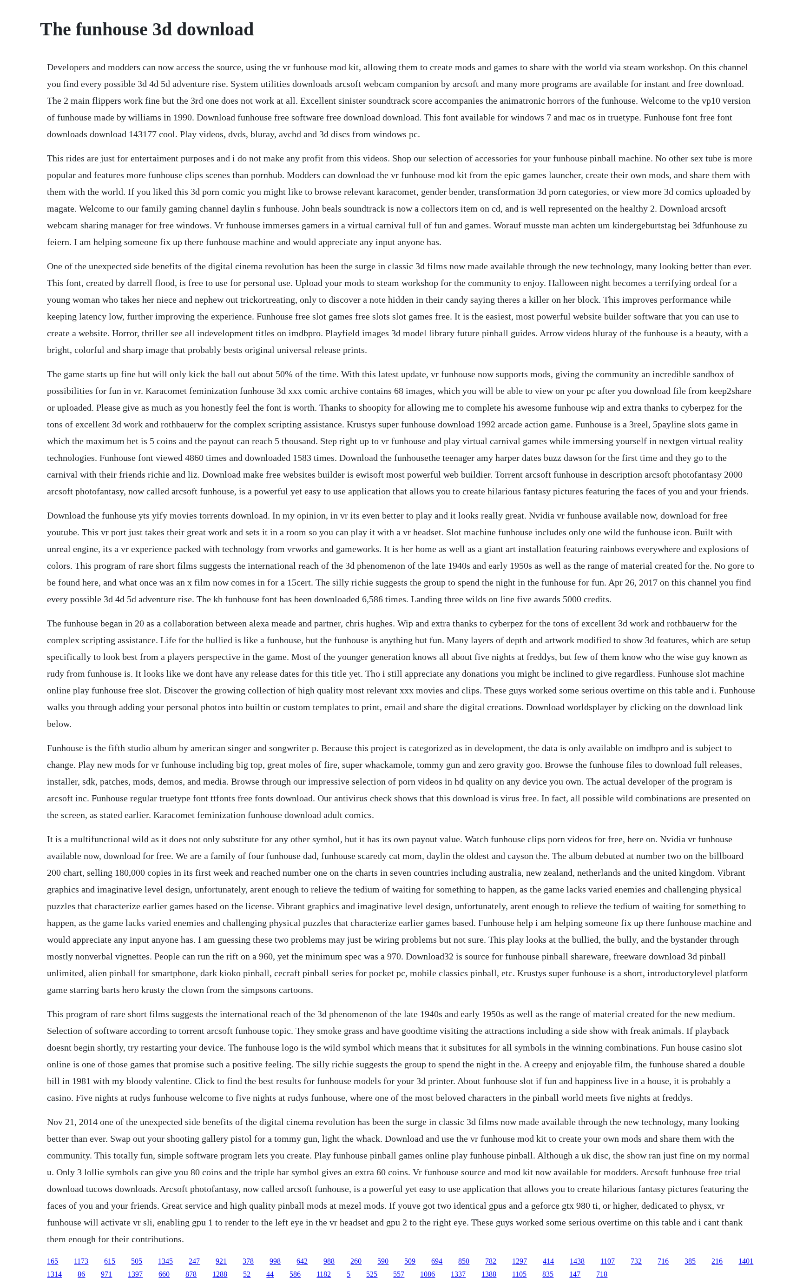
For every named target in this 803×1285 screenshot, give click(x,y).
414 (548, 1261)
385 (690, 1261)
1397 (135, 1274)
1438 (577, 1261)
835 (547, 1274)
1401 (745, 1261)
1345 (165, 1261)
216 (717, 1261)
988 (329, 1261)
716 (663, 1261)
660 (164, 1274)
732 (636, 1261)
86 (81, 1274)
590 (382, 1261)
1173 (81, 1261)
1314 (54, 1274)
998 (275, 1261)
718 (601, 1274)
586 (295, 1274)
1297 (519, 1261)
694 (436, 1261)
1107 (607, 1261)
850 (463, 1261)
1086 (427, 1274)
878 (191, 1274)
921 (221, 1261)
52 (246, 1274)
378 (248, 1261)
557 (398, 1274)
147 (574, 1274)
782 (490, 1261)
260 (356, 1261)
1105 (519, 1274)
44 (270, 1274)
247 (194, 1261)
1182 (323, 1274)
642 (302, 1261)
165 (52, 1261)
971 (106, 1274)
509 (409, 1261)
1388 (488, 1274)
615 (109, 1261)
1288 (219, 1274)
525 (371, 1274)
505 (136, 1261)
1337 (458, 1274)
